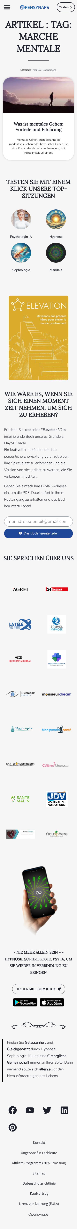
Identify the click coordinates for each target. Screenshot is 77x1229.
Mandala (56, 270)
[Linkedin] (64, 1110)
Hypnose (55, 236)
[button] (7, 7)
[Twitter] (47, 1110)
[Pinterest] (12, 1127)
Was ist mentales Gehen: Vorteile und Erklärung (38, 126)
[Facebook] (12, 1110)
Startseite (26, 70)
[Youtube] (30, 1110)
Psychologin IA (21, 236)
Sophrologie (21, 270)
